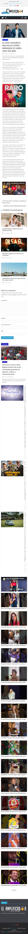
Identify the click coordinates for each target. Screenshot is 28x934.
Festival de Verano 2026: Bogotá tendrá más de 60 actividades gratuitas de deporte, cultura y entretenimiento (11, 369)
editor (14, 53)
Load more (14, 890)
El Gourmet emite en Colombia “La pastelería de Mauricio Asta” (14, 202)
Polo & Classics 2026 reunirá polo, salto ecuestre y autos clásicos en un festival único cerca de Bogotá (25, 537)
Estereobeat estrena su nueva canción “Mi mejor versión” (13, 279)
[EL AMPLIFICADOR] (14, 906)
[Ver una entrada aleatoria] (25, 17)
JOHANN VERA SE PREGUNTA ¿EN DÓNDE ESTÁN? (12, 229)
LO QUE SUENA (5, 39)
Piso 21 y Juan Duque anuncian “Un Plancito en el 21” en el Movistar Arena (25, 481)
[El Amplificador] (2, 17)
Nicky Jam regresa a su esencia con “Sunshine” (12, 254)
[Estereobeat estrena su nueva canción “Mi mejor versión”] (14, 263)
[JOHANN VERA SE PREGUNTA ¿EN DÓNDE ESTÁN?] (14, 214)
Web (2, 331)
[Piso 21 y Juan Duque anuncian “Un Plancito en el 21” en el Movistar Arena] (12, 486)
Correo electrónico (6, 324)
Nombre (3, 318)
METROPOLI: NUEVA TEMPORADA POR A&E (14, 206)
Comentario (4, 300)
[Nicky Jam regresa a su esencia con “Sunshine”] (14, 238)
